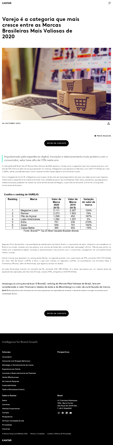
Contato (5, 413)
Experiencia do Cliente (11, 369)
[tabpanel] (29, 373)
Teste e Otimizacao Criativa (13, 389)
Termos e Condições (37, 434)
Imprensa (6, 429)
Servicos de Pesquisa (10, 381)
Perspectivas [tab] (63, 352)
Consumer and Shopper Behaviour (16, 361)
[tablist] (56, 389)
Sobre (4, 400)
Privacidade (7, 425)
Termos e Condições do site (13, 421)
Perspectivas (7, 417)
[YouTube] (66, 413)
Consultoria (7, 357)
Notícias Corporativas (11, 409)
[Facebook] (62, 413)
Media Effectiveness (10, 377)
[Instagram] (58, 413)
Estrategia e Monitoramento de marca (18, 365)
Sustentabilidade (9, 385)
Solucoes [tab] (6, 352)
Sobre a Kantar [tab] (9, 396)
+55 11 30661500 (65, 408)
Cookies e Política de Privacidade (59, 434)
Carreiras (6, 405)
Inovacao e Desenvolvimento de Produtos (19, 373)
